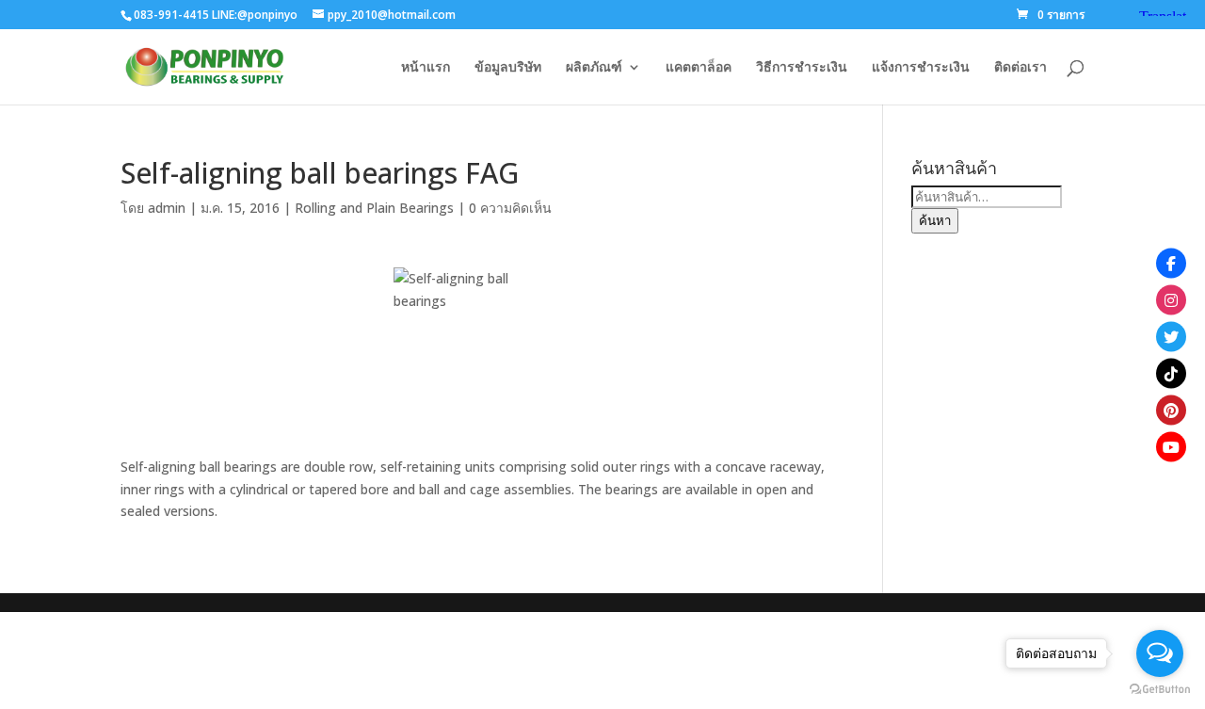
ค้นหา (935, 220)
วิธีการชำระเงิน (801, 67)
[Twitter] (1171, 336)
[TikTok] (1171, 373)
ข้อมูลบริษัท (507, 67)
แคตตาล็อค (698, 67)
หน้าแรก (425, 67)
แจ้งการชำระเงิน (921, 67)
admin (166, 208)
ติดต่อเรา (1020, 67)
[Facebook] (1171, 263)
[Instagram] (1171, 299)
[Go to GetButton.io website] (1160, 690)
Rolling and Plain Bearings (374, 208)
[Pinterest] (1171, 410)
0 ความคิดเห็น (510, 208)
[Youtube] (1171, 446)
